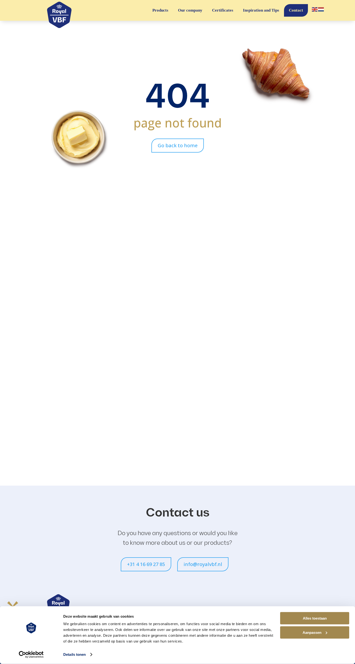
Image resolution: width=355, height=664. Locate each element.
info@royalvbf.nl (203, 564)
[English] (315, 9)
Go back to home (178, 145)
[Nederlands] (321, 9)
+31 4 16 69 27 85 (146, 564)
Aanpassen (312, 632)
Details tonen (74, 654)
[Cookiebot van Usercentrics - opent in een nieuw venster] (31, 654)
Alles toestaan (315, 618)
